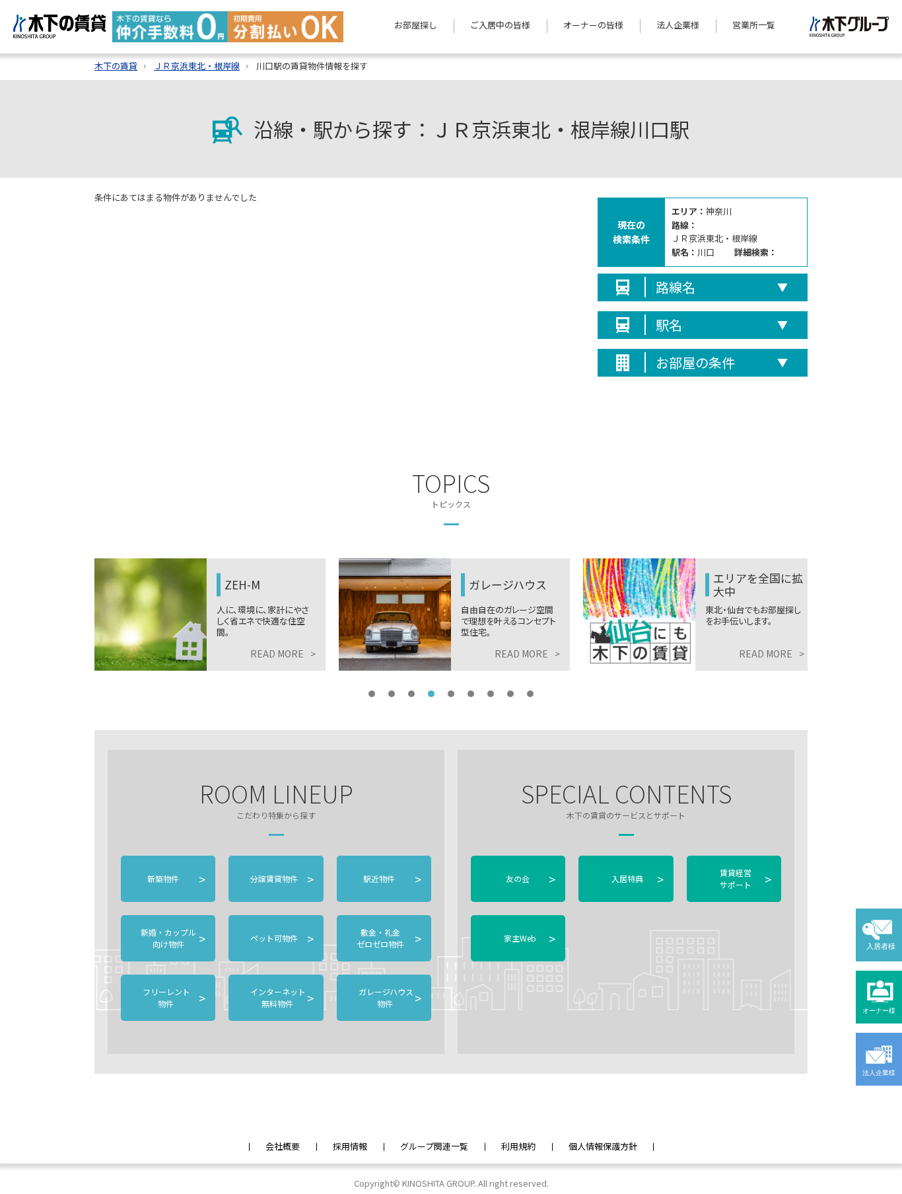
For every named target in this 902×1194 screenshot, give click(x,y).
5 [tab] (451, 693)
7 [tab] (490, 693)
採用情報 (350, 1146)
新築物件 (176, 878)
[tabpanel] (210, 614)
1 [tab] (371, 693)
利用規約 (518, 1146)
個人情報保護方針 (603, 1146)
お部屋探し (415, 25)
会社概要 (282, 1146)
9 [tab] (530, 693)
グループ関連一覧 (434, 1146)
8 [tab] (510, 693)
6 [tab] (471, 693)
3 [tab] (411, 693)
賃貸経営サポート (745, 878)
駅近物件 (392, 878)
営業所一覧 (753, 25)
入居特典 (637, 878)
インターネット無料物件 (280, 997)
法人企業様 (677, 25)
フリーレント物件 (173, 997)
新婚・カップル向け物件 (173, 938)
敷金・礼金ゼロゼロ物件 (389, 938)
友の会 (529, 878)
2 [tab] (391, 693)
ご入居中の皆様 (500, 25)
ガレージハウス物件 (389, 997)
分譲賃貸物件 (280, 878)
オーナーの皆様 (593, 25)
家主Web (529, 938)
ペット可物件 (280, 938)
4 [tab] (431, 693)
